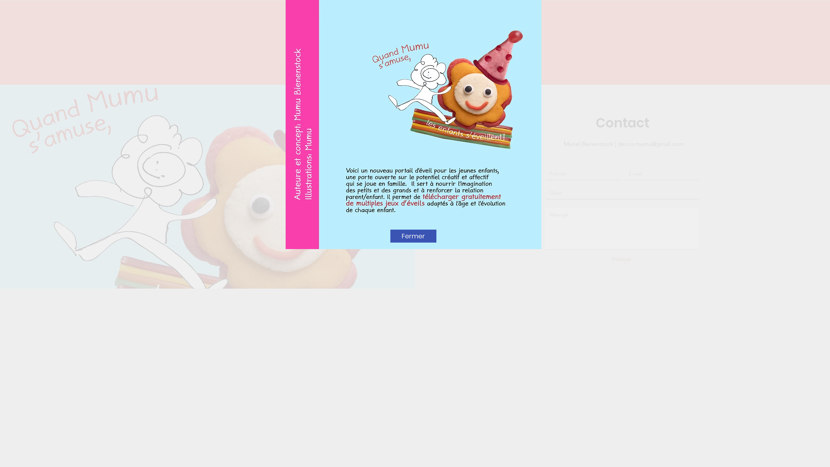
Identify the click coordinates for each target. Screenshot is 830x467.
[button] (413, 236)
